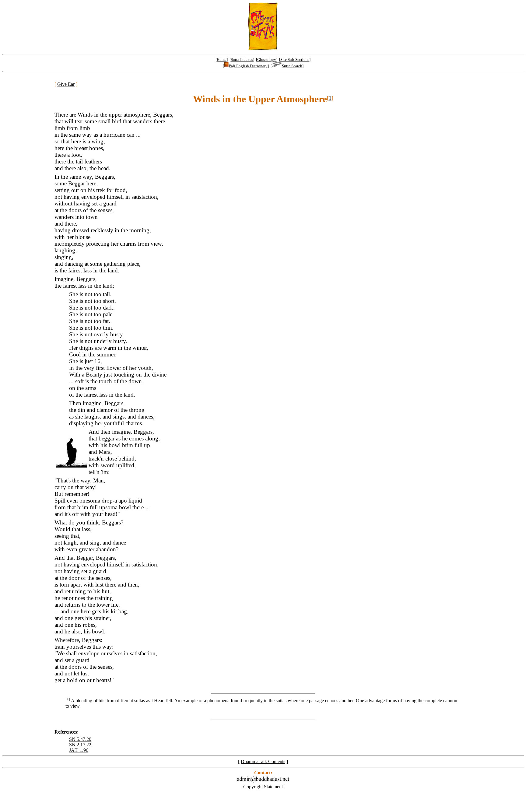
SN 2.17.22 (80, 744)
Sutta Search (292, 66)
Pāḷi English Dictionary (248, 66)
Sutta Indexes (242, 59)
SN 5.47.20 (80, 739)
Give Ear (66, 84)
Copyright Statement (263, 786)
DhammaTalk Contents (263, 761)
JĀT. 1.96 (78, 750)
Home (221, 59)
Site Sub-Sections (294, 59)
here (76, 141)
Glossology (266, 59)
